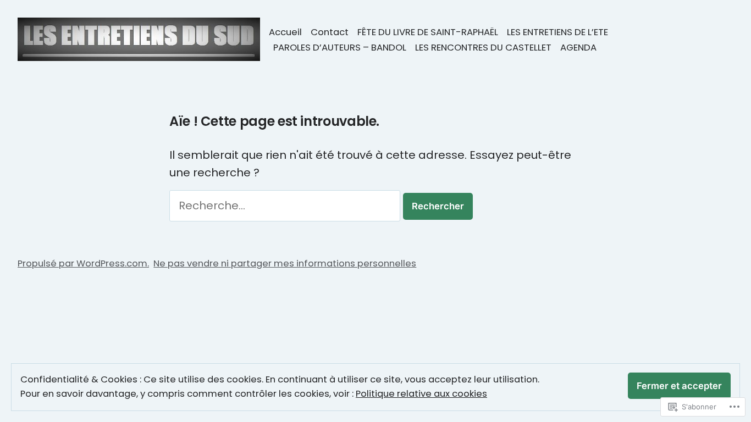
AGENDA (578, 47)
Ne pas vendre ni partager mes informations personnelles (284, 263)
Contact (330, 32)
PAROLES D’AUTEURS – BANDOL (339, 47)
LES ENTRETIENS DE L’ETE (557, 32)
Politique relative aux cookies (421, 393)
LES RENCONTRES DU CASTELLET (483, 47)
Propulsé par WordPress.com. (83, 263)
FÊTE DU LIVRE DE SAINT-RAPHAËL (427, 32)
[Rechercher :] (286, 205)
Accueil (285, 32)
